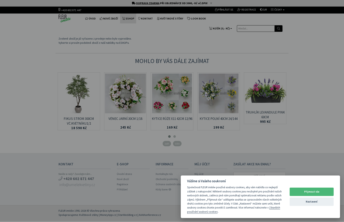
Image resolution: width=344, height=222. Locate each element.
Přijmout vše (311, 191)
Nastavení (312, 201)
